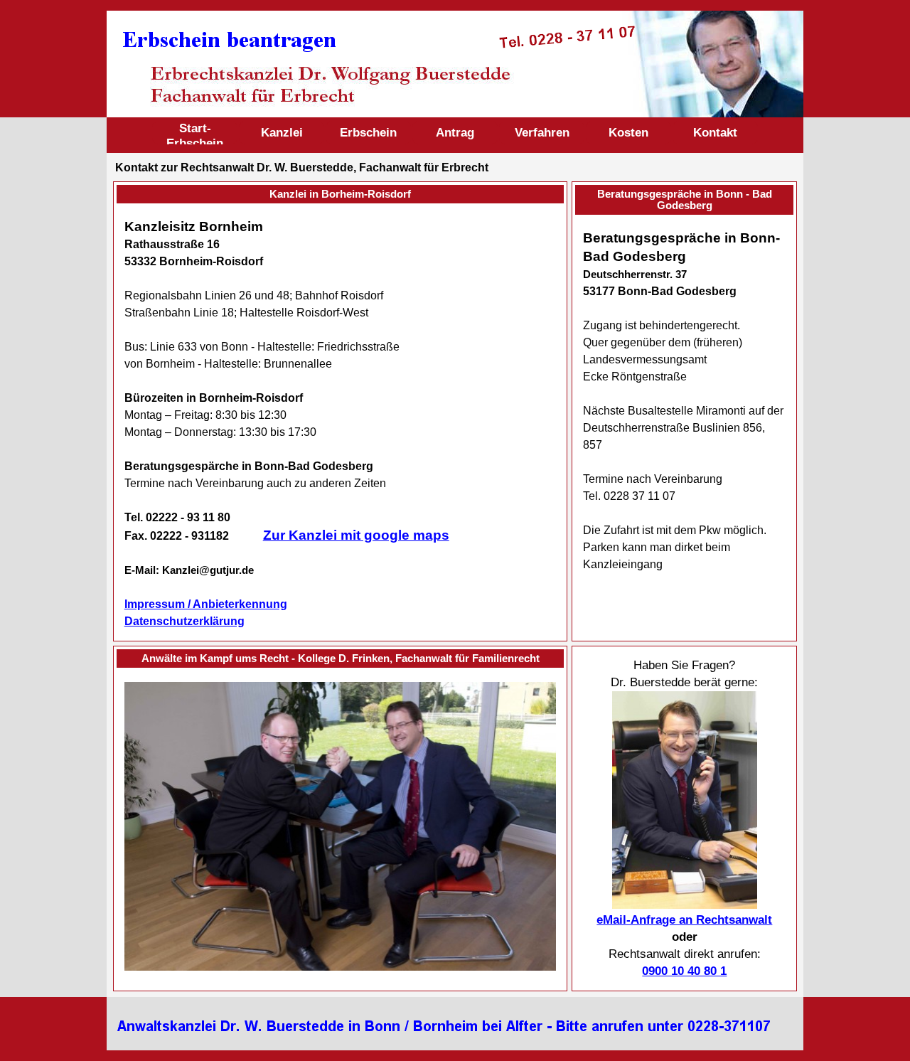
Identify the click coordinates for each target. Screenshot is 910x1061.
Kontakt (715, 132)
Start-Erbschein (194, 135)
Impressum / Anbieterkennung (205, 604)
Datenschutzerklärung (184, 621)
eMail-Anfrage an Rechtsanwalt (684, 920)
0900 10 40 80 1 (684, 971)
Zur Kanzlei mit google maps (356, 535)
